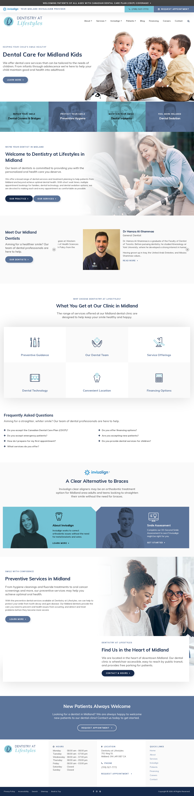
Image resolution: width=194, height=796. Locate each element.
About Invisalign (63, 525)
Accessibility (23, 791)
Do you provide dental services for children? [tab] (126, 441)
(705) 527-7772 (109, 767)
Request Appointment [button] (175, 9)
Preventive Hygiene (72, 118)
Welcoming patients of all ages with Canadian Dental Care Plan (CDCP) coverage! (96, 3)
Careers (167, 21)
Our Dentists (18, 259)
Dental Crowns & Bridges (24, 118)
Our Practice (18, 199)
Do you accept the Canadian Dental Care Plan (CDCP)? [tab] (37, 430)
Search (35, 791)
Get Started (155, 542)
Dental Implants (121, 118)
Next (192, 53)
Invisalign (115, 21)
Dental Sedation (169, 118)
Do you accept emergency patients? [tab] (27, 435)
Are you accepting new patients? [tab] (120, 435)
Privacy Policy (9, 791)
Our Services (45, 199)
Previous (2, 53)
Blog (142, 21)
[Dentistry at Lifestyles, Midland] (24, 750)
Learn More (14, 80)
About (87, 21)
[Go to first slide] (187, 249)
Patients (130, 21)
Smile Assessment (159, 525)
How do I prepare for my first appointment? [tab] (31, 441)
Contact (178, 21)
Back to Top (56, 791)
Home (153, 750)
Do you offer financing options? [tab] (119, 430)
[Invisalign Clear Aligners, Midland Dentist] (71, 516)
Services (100, 21)
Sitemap (44, 791)
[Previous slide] (54, 249)
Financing (154, 21)
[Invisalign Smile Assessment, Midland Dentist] (165, 516)
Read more (104, 261)
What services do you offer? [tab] (23, 446)
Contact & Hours (117, 673)
